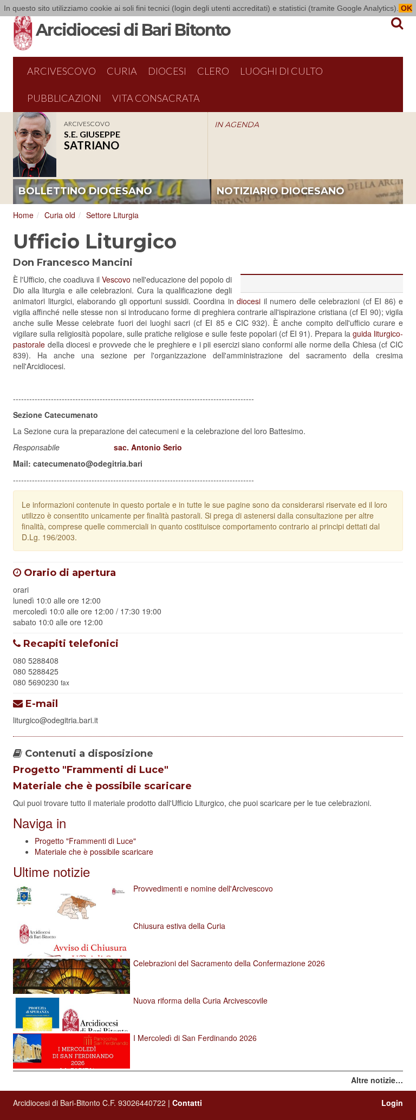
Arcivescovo (61, 71)
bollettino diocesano (85, 191)
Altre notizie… (377, 1080)
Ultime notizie (51, 871)
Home (23, 214)
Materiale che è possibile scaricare (102, 786)
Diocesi (167, 71)
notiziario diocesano (280, 191)
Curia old (59, 214)
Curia (122, 71)
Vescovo (116, 279)
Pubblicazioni (64, 98)
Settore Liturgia (112, 214)
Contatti (187, 1102)
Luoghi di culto (281, 71)
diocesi (249, 301)
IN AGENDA (236, 124)
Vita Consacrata (156, 98)
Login (392, 1102)
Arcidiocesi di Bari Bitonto (133, 30)
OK (405, 8)
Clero (213, 71)
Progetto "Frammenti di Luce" (90, 770)
